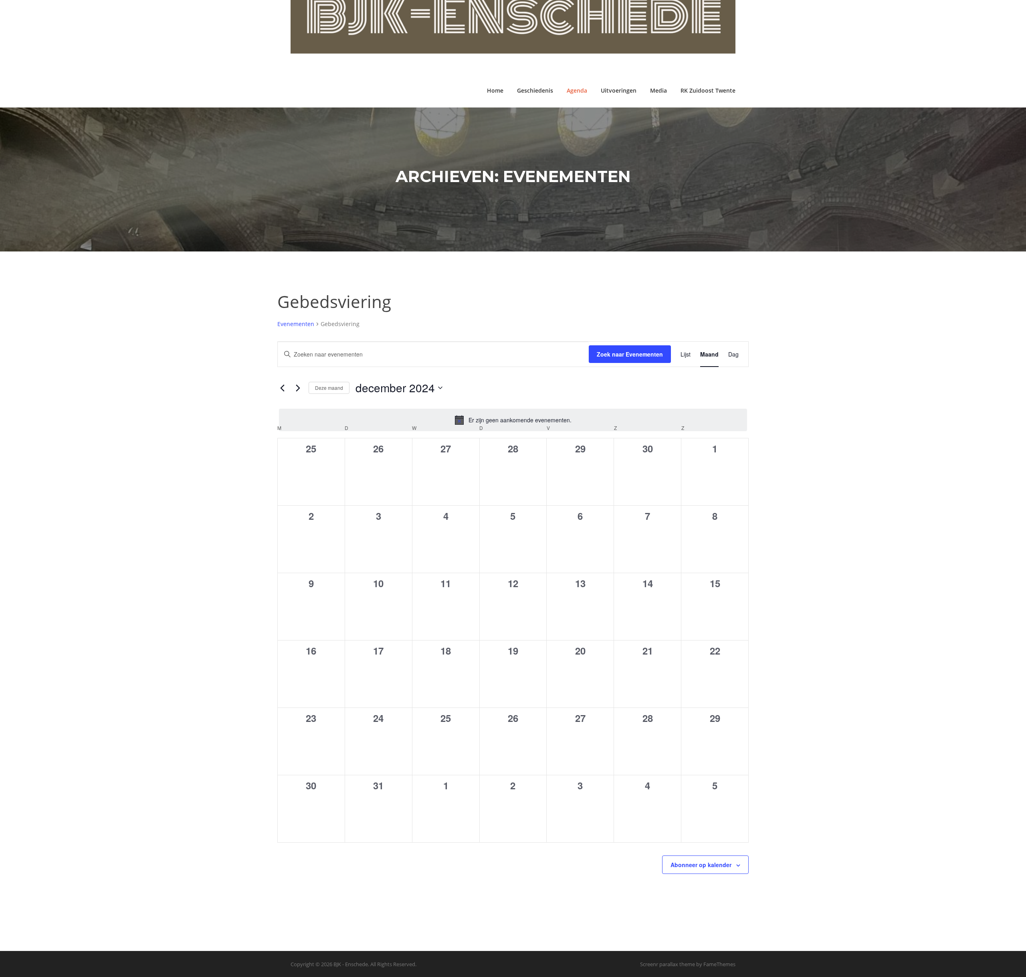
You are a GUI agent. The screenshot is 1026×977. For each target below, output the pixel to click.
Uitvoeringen (618, 90)
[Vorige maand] (282, 388)
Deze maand (329, 387)
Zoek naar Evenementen (630, 354)
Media (658, 90)
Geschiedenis (535, 90)
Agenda (577, 90)
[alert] (513, 420)
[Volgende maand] (298, 388)
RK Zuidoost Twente (708, 90)
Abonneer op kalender (701, 865)
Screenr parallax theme (667, 964)
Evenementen (295, 324)
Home (495, 90)
